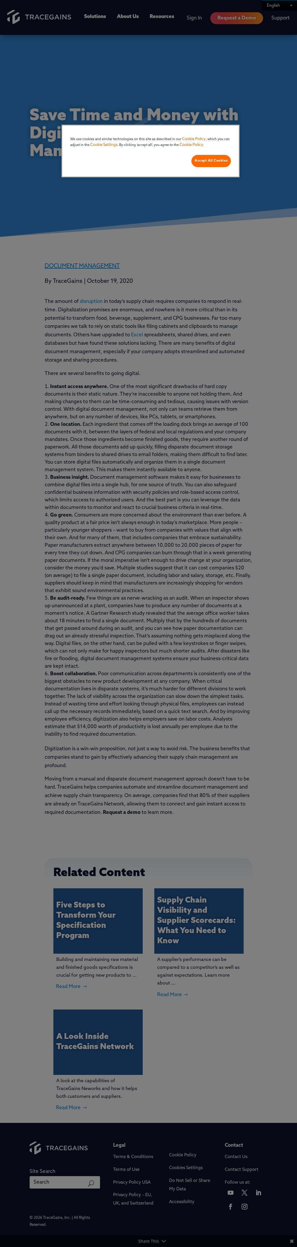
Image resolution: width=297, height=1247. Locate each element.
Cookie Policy (194, 139)
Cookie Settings (103, 145)
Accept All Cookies (211, 160)
